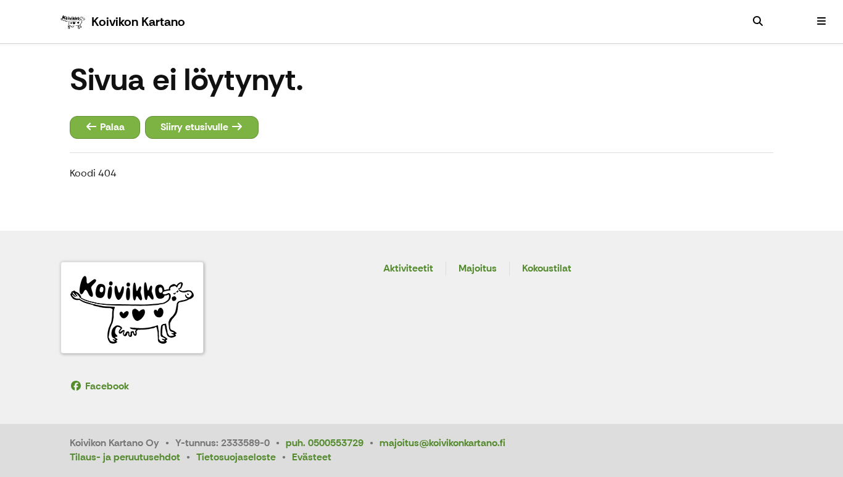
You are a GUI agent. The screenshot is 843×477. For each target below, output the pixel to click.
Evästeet (311, 456)
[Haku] (757, 21)
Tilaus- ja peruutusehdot (125, 456)
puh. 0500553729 (324, 442)
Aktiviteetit (408, 269)
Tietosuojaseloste (236, 456)
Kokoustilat (546, 269)
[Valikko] (821, 21)
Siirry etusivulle (195, 126)
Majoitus (478, 269)
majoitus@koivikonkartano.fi (442, 442)
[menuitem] (757, 21)
